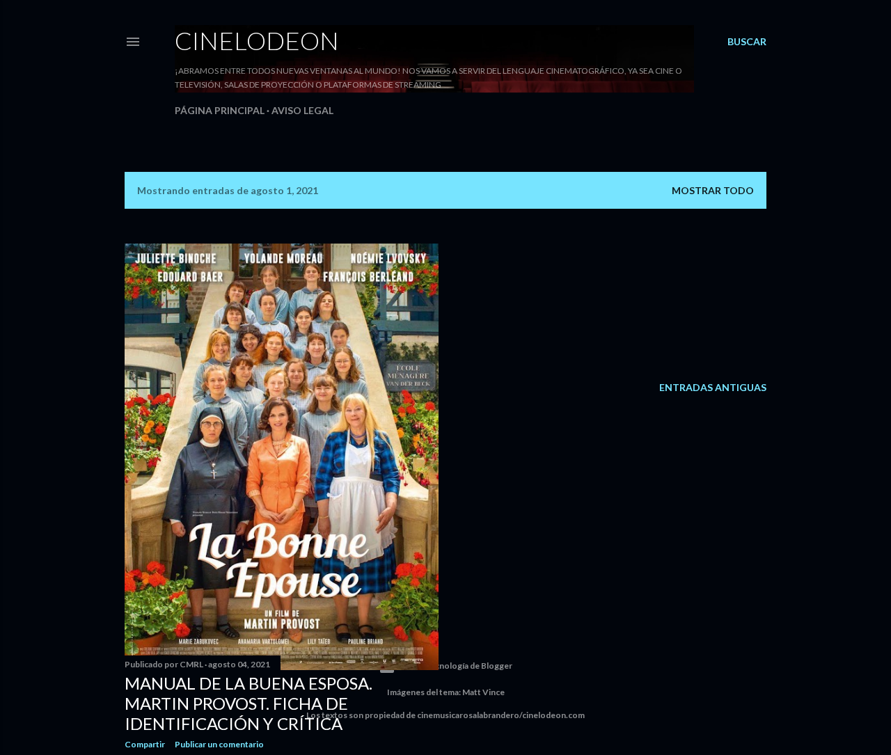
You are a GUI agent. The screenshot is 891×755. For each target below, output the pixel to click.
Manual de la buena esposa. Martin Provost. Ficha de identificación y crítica (248, 703)
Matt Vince (483, 692)
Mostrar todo (713, 190)
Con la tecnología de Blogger (456, 665)
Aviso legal (302, 110)
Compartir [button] (145, 744)
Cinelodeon (257, 40)
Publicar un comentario (219, 744)
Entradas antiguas (712, 387)
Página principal (220, 110)
